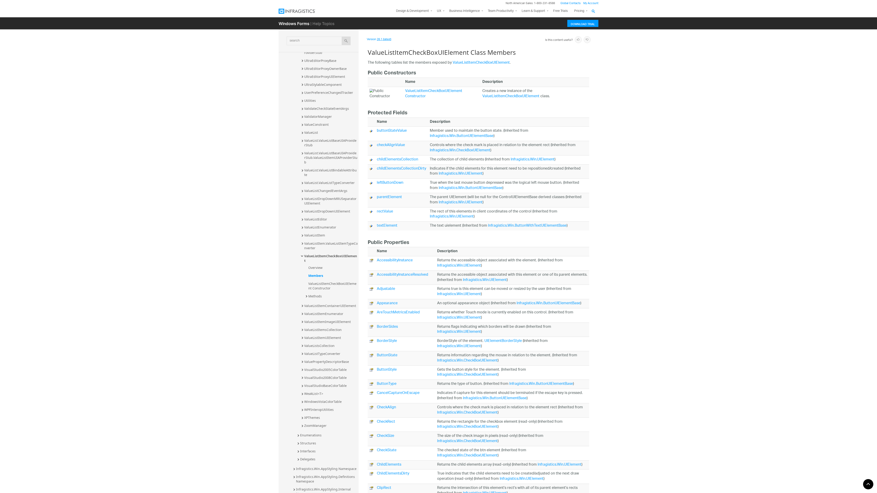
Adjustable (386, 289)
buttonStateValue (392, 131)
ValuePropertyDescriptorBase (326, 361)
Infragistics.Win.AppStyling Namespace (326, 469)
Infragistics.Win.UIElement (533, 159)
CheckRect (386, 422)
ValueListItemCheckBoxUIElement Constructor (332, 285)
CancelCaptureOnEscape (398, 393)
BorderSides (387, 327)
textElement (387, 226)
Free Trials (560, 11)
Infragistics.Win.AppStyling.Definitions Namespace (326, 479)
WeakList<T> (313, 393)
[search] (346, 41)
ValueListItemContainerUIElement (330, 306)
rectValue (385, 211)
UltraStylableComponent (323, 84)
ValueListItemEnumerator (323, 314)
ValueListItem (314, 235)
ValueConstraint (316, 124)
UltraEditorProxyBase (320, 60)
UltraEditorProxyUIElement (324, 76)
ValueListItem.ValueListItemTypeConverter (331, 245)
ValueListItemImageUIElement (327, 322)
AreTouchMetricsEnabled (398, 312)
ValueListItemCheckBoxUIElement (330, 258)
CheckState (386, 450)
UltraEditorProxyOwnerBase (325, 68)
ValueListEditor (315, 219)
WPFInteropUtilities (319, 409)
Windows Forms (294, 23)
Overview (315, 267)
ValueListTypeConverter (322, 353)
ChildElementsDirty (393, 473)
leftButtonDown (390, 183)
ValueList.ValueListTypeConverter (329, 183)
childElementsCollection (397, 159)
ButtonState (387, 355)
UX (439, 11)
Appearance (387, 303)
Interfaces (308, 451)
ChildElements (389, 465)
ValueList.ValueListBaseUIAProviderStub (330, 142)
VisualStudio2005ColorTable (325, 369)
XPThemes (312, 417)
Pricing (579, 11)
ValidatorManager (318, 116)
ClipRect (384, 488)
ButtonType (386, 384)
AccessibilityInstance (395, 260)
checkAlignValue (391, 145)
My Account (590, 3)
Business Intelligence (464, 11)
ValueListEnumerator (320, 227)
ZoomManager (315, 425)
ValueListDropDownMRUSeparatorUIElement (330, 201)
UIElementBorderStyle (503, 341)
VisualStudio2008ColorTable (325, 377)
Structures (308, 443)
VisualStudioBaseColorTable (325, 385)
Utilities (310, 100)
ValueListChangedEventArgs (325, 191)
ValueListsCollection (319, 346)
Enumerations (311, 435)
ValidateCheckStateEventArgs (326, 108)
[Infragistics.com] (301, 11)
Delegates (307, 459)
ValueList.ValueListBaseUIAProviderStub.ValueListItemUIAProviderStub (330, 157)
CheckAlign (386, 407)
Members (315, 275)
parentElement (389, 197)
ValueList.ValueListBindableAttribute (330, 172)
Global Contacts (570, 3)
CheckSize (385, 436)
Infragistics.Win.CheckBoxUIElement (460, 150)
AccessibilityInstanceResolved (402, 275)
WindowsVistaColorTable (323, 401)
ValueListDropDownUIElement (327, 211)
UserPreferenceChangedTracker (328, 92)
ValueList (311, 132)
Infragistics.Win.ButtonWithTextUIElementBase (527, 226)
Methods (315, 296)
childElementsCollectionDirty (401, 169)
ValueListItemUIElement (322, 338)
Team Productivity (501, 11)
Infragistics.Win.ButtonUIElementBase (462, 136)
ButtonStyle (387, 370)
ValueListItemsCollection (323, 330)
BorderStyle (387, 341)
